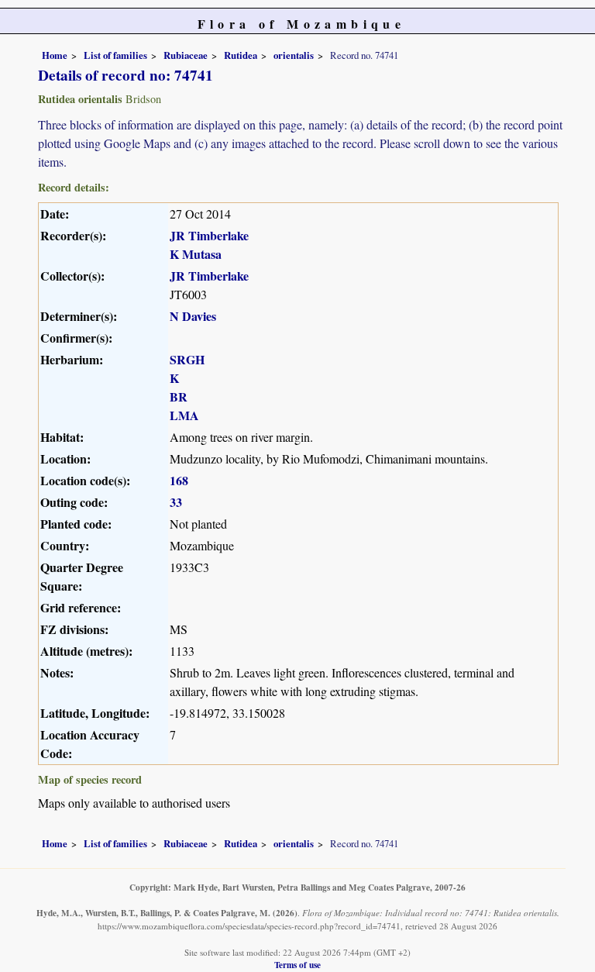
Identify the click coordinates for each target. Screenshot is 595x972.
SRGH (187, 359)
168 (179, 480)
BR (178, 396)
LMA (184, 415)
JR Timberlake (209, 235)
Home (54, 55)
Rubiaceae (185, 55)
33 (176, 502)
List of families (115, 55)
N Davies (193, 316)
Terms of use (297, 964)
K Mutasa (196, 254)
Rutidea (240, 55)
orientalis (293, 55)
